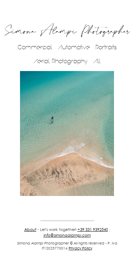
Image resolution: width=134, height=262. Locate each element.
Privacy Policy (80, 248)
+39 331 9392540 (93, 229)
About (30, 229)
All (96, 61)
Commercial (35, 47)
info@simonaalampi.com (67, 235)
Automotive (74, 47)
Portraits (106, 47)
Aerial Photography (61, 61)
